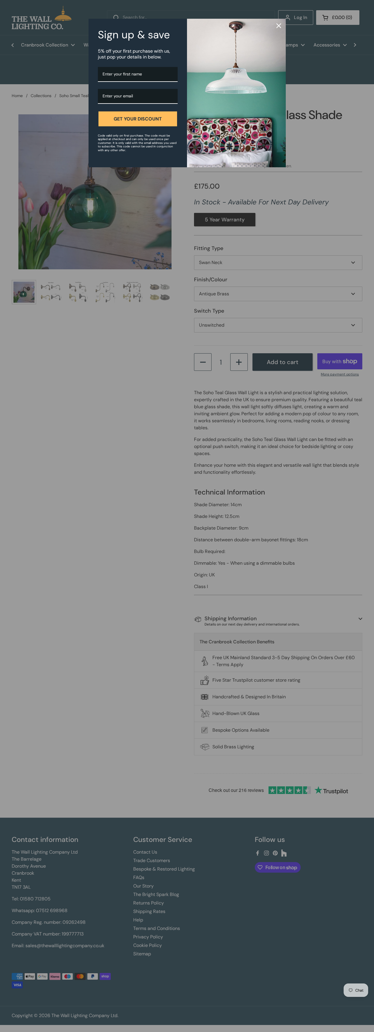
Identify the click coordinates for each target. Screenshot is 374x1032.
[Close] (279, 26)
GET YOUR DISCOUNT (138, 119)
